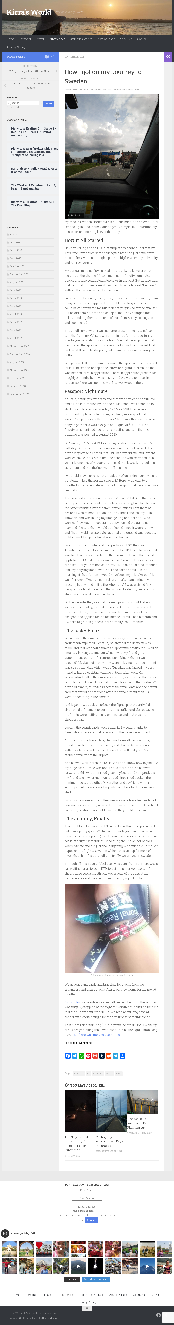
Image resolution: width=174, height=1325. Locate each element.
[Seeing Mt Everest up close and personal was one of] (147, 1266)
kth (88, 1073)
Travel (40, 39)
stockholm (98, 1073)
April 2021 (16, 314)
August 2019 (17, 362)
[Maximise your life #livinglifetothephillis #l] (130, 1266)
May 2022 (15, 258)
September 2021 (20, 274)
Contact (142, 39)
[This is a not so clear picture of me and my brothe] (147, 1249)
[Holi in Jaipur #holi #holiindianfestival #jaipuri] (78, 1249)
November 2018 (19, 370)
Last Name (87, 1198)
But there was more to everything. (97, 1035)
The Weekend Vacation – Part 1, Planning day (139, 1123)
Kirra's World (29, 11)
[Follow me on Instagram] (52, 57)
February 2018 (18, 378)
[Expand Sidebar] (168, 57)
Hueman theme (50, 1317)
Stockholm (72, 1002)
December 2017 (19, 394)
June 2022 (16, 250)
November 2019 (19, 346)
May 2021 (15, 306)
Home (10, 39)
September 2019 (20, 354)
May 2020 (16, 330)
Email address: (87, 1206)
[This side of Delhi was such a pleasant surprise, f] (9, 1266)
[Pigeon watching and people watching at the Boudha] (112, 1266)
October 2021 (18, 266)
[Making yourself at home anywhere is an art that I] (61, 1266)
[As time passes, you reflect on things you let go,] (78, 1266)
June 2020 (16, 322)
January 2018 (18, 386)
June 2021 (16, 298)
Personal (25, 39)
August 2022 (17, 234)
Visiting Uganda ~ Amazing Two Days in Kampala (109, 1141)
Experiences (57, 39)
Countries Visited (81, 39)
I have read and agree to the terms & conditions (85, 1215)
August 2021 (17, 282)
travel (118, 1073)
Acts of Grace (106, 39)
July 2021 (15, 290)
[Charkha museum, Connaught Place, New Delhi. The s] (164, 1249)
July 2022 (15, 242)
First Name (87, 1190)
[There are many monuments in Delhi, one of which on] (26, 1249)
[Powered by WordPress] (20, 1318)
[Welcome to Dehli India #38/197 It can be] (44, 1266)
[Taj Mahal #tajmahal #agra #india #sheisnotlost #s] (130, 1249)
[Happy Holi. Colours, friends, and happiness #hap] (112, 1249)
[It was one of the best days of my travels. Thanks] (95, 1249)
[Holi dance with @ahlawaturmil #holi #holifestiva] (61, 1249)
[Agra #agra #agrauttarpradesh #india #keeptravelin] (44, 1249)
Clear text (13, 107)
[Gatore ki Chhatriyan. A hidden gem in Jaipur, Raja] (9, 1249)
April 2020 (16, 338)
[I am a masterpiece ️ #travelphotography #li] (164, 1266)
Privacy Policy (16, 47)
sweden (109, 1073)
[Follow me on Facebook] (47, 57)
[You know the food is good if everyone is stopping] (26, 1266)
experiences (79, 1073)
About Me (126, 39)
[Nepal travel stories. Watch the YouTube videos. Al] (95, 1266)
